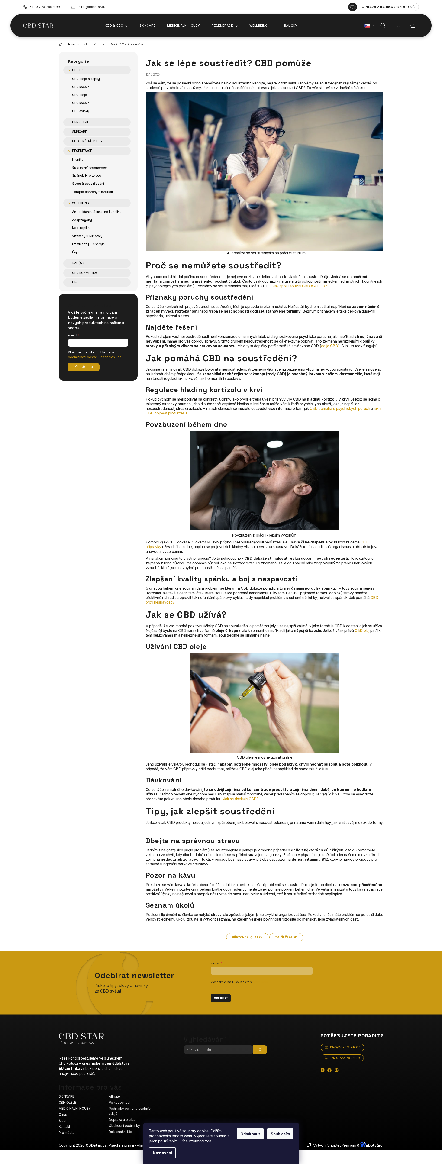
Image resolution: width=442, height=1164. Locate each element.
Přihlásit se (84, 367)
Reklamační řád (120, 1132)
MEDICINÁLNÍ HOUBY (87, 141)
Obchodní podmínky (124, 1126)
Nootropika (81, 228)
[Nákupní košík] (413, 25)
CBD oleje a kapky (86, 79)
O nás (63, 1114)
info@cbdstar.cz (92, 7)
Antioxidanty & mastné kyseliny (97, 212)
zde (208, 1141)
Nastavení (162, 1153)
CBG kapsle (81, 103)
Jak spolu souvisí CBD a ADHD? (300, 286)
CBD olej (362, 630)
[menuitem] (117, 25)
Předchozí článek (247, 937)
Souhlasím (280, 1134)
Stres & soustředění (88, 183)
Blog (62, 1120)
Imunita (77, 159)
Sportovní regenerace (89, 167)
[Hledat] (383, 25)
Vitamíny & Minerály (87, 236)
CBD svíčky (80, 111)
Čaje (75, 252)
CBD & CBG (80, 70)
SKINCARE (79, 131)
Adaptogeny (82, 220)
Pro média (66, 1133)
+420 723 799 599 (44, 7)
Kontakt (64, 1126)
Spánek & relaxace (86, 175)
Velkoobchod (119, 1102)
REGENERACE (82, 151)
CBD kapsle (81, 87)
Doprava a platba (122, 1120)
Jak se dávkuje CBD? (240, 798)
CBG (75, 282)
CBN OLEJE (80, 122)
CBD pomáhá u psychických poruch (340, 408)
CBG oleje (79, 95)
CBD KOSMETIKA (84, 273)
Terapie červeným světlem (93, 192)
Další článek (286, 937)
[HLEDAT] (260, 1049)
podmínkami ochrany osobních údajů (96, 357)
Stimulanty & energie (88, 244)
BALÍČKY (78, 263)
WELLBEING (80, 203)
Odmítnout (250, 1134)
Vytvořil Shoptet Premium (334, 1145)
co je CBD (329, 345)
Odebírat (221, 998)
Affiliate (114, 1096)
